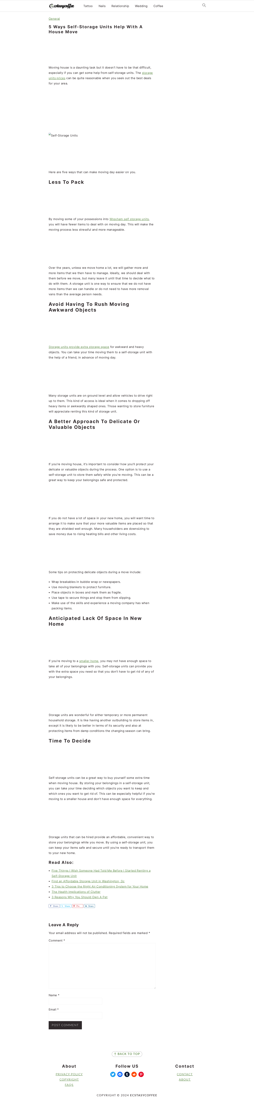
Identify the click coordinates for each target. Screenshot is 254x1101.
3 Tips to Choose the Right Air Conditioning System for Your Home (100, 886)
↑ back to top (127, 1054)
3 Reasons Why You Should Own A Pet (80, 897)
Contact (185, 1074)
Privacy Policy (69, 1074)
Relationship (120, 6)
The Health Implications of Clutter (76, 892)
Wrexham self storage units (129, 219)
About (185, 1079)
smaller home (88, 661)
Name (54, 995)
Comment (57, 940)
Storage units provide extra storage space (79, 347)
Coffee (158, 6)
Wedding (141, 6)
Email (54, 1009)
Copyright (69, 1079)
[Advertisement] (102, 50)
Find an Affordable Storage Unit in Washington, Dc (88, 881)
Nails (102, 6)
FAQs (69, 1084)
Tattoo (88, 6)
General (54, 18)
